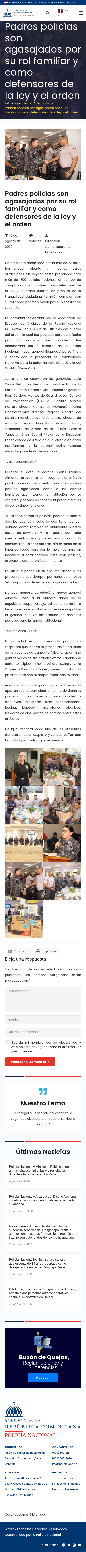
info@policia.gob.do (64, 1464)
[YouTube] (79, 1545)
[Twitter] (69, 1545)
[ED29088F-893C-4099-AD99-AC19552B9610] (62, 843)
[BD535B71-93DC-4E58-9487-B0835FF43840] (62, 805)
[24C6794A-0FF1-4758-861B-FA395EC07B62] (24, 881)
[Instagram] (74, 1545)
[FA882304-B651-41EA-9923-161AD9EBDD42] (62, 767)
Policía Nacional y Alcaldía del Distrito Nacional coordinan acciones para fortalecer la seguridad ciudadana (43, 1200)
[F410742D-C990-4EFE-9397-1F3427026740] (24, 843)
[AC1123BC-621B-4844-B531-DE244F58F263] (24, 767)
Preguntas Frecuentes (65, 1489)
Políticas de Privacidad (66, 1483)
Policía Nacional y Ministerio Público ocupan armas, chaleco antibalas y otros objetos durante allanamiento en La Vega (40, 1170)
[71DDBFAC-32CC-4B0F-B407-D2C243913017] (24, 919)
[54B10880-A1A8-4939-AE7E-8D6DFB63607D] (62, 881)
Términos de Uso (62, 1478)
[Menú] (80, 13)
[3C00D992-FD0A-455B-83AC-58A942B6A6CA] (24, 805)
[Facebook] (63, 1545)
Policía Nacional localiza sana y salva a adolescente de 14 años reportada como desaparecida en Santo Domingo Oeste (37, 1263)
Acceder (43, 1377)
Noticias (35, 241)
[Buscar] (48, 13)
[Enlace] (23, 13)
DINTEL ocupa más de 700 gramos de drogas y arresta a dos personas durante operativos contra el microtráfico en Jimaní (42, 1293)
